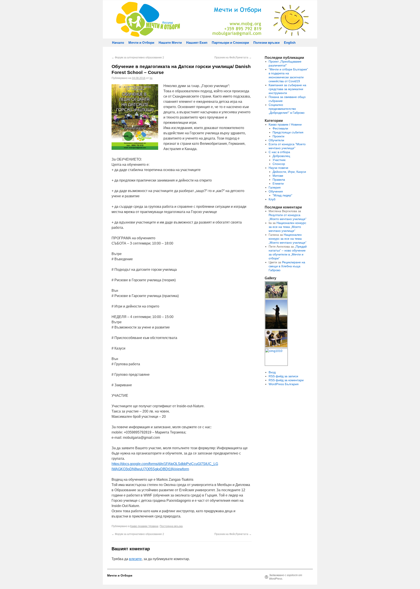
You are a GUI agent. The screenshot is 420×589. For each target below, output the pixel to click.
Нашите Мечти (170, 42)
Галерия (275, 187)
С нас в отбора (279, 152)
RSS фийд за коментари (286, 380)
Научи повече (278, 168)
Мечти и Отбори (141, 42)
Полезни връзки (266, 42)
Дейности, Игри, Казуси (289, 171)
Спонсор (279, 164)
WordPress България (284, 384)
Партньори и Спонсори (230, 42)
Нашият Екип (196, 42)
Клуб (272, 199)
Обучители (276, 140)
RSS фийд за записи (283, 376)
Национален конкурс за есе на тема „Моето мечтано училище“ (287, 226)
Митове (278, 175)
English (290, 42)
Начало (118, 42)
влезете (135, 559)
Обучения (276, 191)
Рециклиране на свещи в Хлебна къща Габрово (287, 266)
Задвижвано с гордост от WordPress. (285, 577)
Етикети (278, 183)
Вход (272, 372)
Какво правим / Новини (144, 526)
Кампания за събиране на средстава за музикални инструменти (287, 89)
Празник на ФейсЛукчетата (233, 57)
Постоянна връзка (171, 526)
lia (151, 78)
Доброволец (281, 156)
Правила (279, 179)
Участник (279, 160)
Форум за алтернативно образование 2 (138, 57)
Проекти (278, 136)
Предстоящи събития (288, 132)
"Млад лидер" (282, 195)
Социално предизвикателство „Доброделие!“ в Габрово (286, 108)
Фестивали (280, 128)
